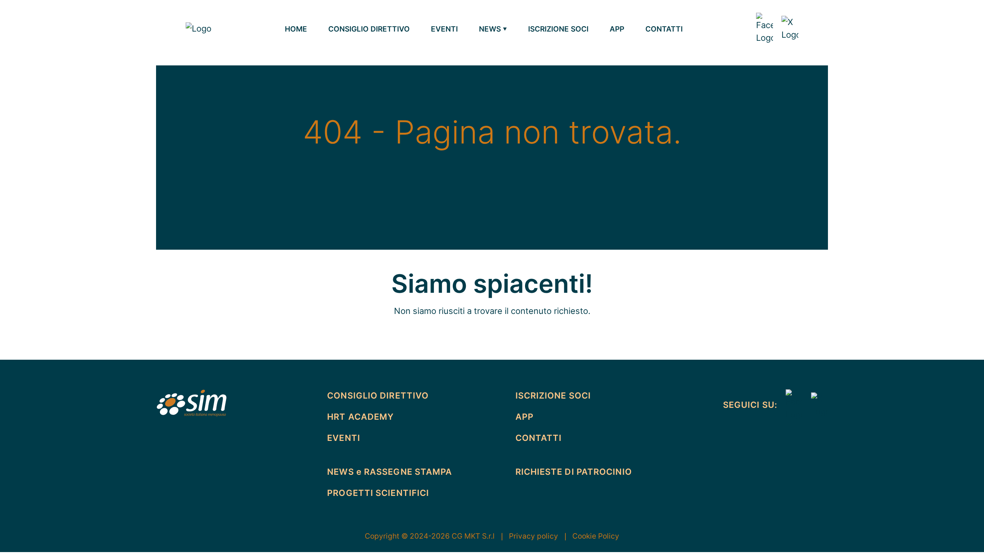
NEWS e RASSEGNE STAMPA (389, 472)
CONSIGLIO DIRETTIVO (369, 28)
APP (617, 28)
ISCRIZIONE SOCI (558, 28)
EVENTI (444, 28)
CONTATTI (664, 28)
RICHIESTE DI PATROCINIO (573, 472)
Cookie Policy (595, 536)
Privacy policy (538, 536)
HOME (296, 28)
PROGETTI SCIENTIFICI (378, 493)
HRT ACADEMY (360, 417)
